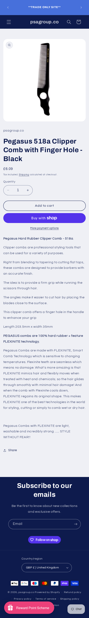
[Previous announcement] (7, 7)
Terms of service (45, 599)
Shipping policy (69, 599)
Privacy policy (22, 599)
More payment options (44, 228)
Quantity (9, 181)
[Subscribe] (76, 524)
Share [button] (12, 450)
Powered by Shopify (47, 592)
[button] (8, 22)
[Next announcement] (81, 7)
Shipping (24, 174)
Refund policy (72, 592)
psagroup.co (26, 592)
